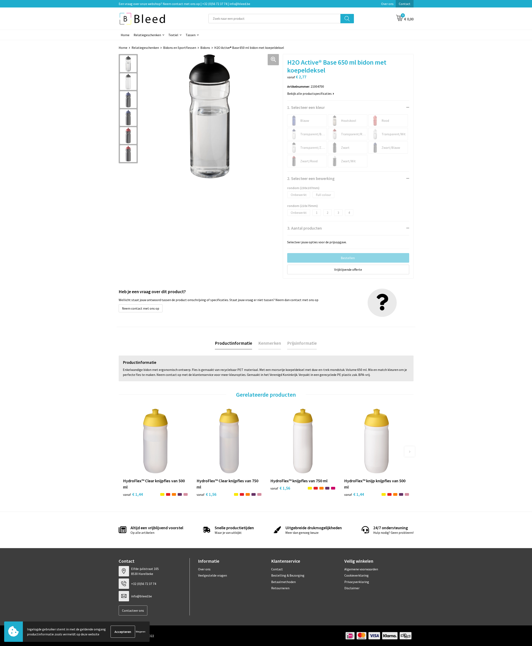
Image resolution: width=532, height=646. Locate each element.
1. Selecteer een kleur (306, 107)
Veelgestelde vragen (212, 575)
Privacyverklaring (356, 582)
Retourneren (280, 588)
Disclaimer (352, 588)
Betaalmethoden (283, 582)
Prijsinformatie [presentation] (302, 343)
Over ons (387, 4)
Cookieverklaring (356, 575)
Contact (404, 4)
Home (125, 35)
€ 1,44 (133, 494)
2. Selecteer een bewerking (311, 178)
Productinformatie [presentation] (233, 343)
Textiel (173, 35)
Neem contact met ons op (140, 308)
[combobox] (274, 18)
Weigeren (140, 631)
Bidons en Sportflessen (179, 48)
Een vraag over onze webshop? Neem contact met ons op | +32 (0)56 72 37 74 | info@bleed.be (184, 4)
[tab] (233, 343)
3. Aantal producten (304, 228)
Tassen (191, 35)
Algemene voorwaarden (361, 569)
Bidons (205, 48)
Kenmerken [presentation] (269, 343)
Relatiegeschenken (147, 35)
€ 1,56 (206, 494)
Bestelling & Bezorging (287, 575)
